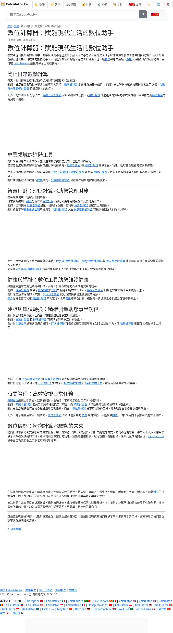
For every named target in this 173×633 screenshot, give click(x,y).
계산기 (16, 613)
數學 (107, 59)
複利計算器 (60, 209)
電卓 (2, 613)
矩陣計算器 (73, 165)
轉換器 (73, 590)
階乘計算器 (77, 172)
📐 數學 (40, 4)
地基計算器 (127, 323)
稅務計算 (48, 201)
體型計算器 (39, 298)
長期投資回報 (32, 209)
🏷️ (149, 4)
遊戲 (84, 415)
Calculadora (75, 601)
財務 (40, 180)
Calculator (125, 601)
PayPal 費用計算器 (67, 261)
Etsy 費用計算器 (115, 261)
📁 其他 (55, 4)
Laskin (46, 609)
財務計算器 (34, 205)
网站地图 (60, 590)
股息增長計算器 (83, 209)
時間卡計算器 (24, 404)
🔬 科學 (102, 4)
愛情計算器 (54, 415)
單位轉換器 (79, 408)
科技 (156, 492)
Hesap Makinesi (98, 605)
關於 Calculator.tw (11, 590)
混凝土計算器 (53, 379)
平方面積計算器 (31, 379)
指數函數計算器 (60, 180)
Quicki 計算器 (51, 294)
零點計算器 (100, 172)
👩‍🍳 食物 (117, 4)
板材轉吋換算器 (73, 383)
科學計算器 (91, 165)
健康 (129, 59)
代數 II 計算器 (59, 172)
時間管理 (12, 400)
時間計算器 (80, 404)
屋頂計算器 (22, 319)
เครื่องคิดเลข (144, 609)
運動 (68, 298)
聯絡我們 (30, 590)
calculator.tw (22, 63)
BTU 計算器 (58, 323)
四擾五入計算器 (52, 95)
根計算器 (94, 95)
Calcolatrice (53, 601)
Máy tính (62, 609)
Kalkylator (28, 609)
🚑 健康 (71, 4)
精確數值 (157, 95)
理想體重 (43, 290)
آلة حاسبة (124, 609)
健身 (10, 298)
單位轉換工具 (94, 383)
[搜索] (143, 14)
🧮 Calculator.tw (14, 4)
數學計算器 (71, 84)
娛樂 (115, 415)
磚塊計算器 (40, 319)
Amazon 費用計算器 (28, 269)
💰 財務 (86, 4)
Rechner (80, 609)
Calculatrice (73, 605)
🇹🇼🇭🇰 (135, 4)
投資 (29, 201)
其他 (54, 290)
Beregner (33, 601)
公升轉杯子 (45, 383)
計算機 (162, 609)
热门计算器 (46, 590)
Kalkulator (121, 605)
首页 (9, 26)
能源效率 (21, 323)
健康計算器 (22, 290)
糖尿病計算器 (95, 290)
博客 (16, 26)
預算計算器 (81, 205)
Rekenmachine (102, 609)
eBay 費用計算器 (91, 261)
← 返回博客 (14, 529)
